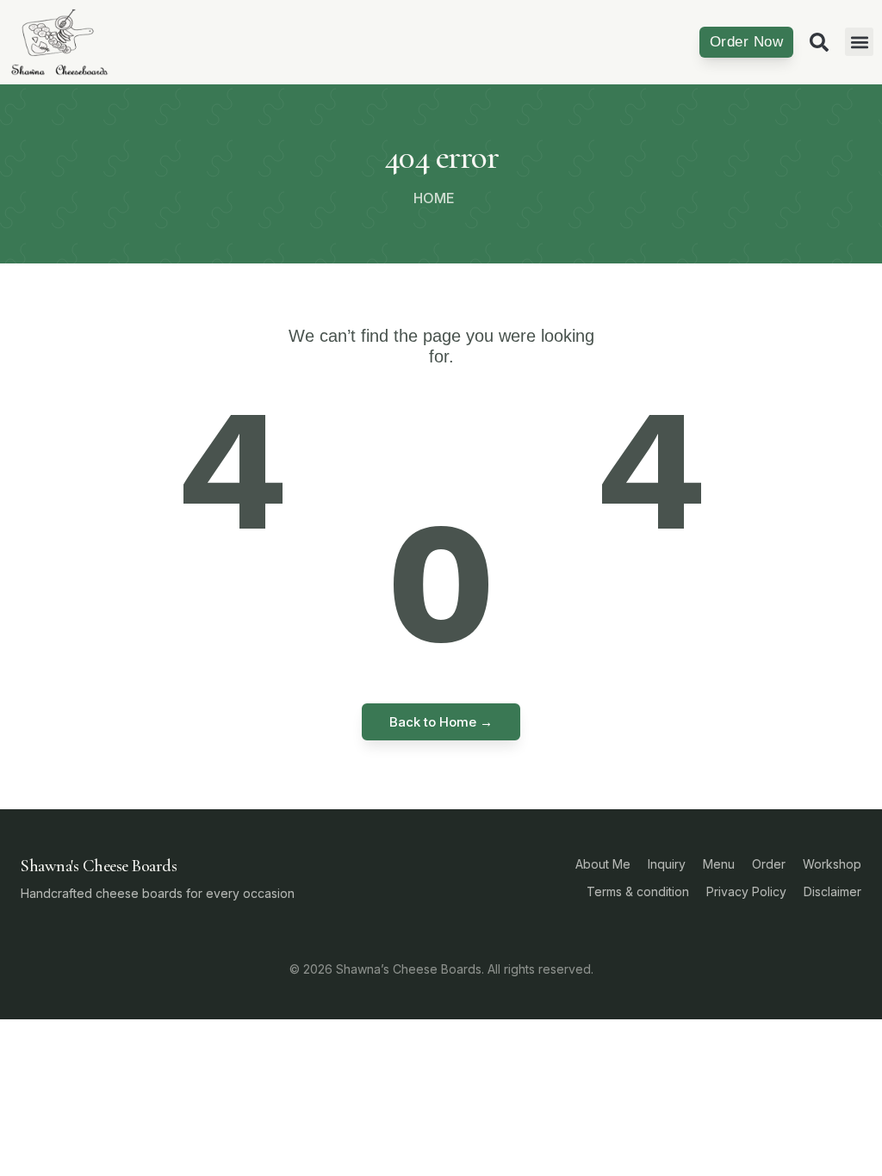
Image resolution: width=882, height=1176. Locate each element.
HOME (434, 198)
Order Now (746, 42)
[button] (859, 42)
